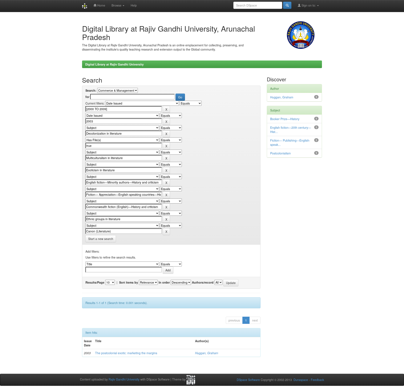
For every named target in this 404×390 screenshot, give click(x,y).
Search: (90, 90)
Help (134, 5)
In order (164, 282)
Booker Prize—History (284, 119)
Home (100, 5)
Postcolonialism (280, 153)
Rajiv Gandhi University (124, 379)
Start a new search (100, 239)
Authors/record (203, 282)
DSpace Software (248, 380)
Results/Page (94, 282)
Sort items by (128, 282)
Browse (117, 5)
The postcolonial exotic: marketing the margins (126, 353)
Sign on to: (309, 5)
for (87, 97)
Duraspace (301, 380)
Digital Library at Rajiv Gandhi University (114, 64)
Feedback (317, 380)
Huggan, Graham (206, 353)
